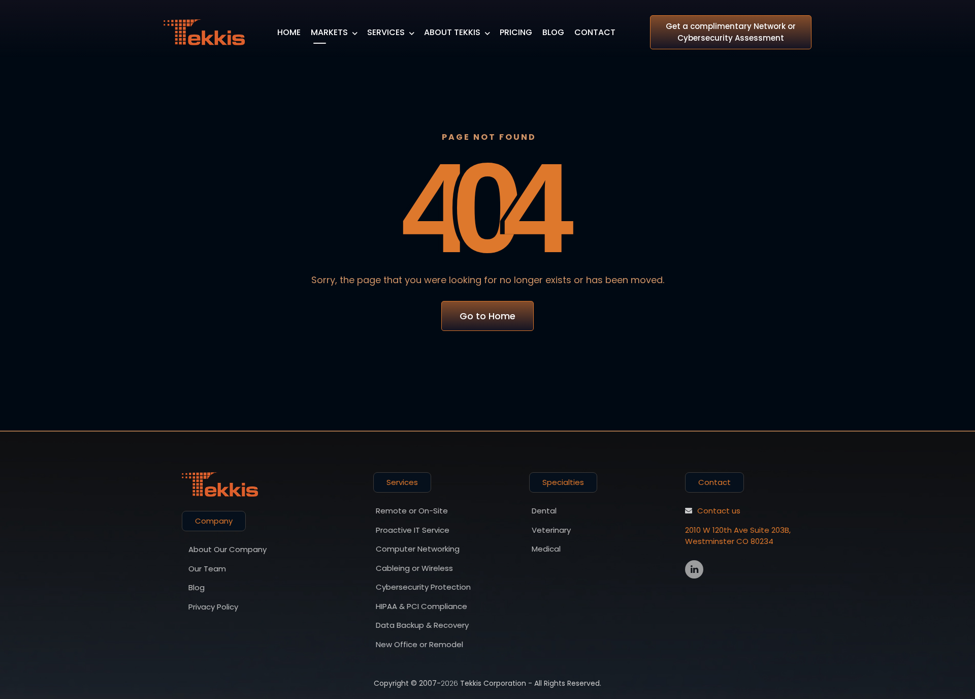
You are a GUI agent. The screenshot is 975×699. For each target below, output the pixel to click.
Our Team (207, 568)
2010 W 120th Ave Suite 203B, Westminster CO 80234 (738, 536)
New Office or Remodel (419, 644)
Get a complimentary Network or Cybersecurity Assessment (731, 32)
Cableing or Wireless (414, 568)
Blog (553, 32)
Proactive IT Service (412, 530)
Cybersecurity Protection (423, 587)
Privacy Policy (213, 606)
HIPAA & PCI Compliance (421, 606)
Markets (329, 32)
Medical (546, 548)
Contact (594, 32)
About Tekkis (452, 32)
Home (289, 32)
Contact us (718, 510)
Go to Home (487, 316)
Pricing (516, 32)
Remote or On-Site (412, 510)
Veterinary (551, 530)
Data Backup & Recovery (422, 625)
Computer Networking (418, 548)
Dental (544, 510)
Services (386, 32)
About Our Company (227, 549)
